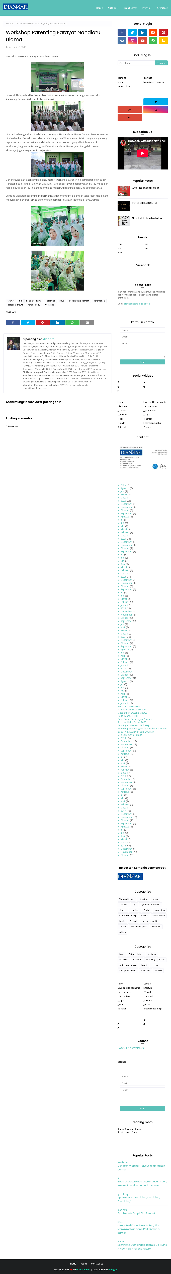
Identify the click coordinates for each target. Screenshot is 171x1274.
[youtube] (142, 40)
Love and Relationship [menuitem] (154, 402)
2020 (120, 248)
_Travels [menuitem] (122, 410)
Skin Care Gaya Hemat (130, 734)
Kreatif (144, 965)
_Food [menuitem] (121, 418)
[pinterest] (163, 32)
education (143, 899)
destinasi (152, 954)
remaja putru (34, 304)
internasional (158, 915)
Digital (147, 910)
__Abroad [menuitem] (122, 414)
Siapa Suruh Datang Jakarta (132, 712)
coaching (135, 910)
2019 (145, 248)
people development (79, 300)
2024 (123, 538)
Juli (122, 519)
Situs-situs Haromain (129, 706)
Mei (123, 526)
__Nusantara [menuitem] (149, 410)
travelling (123, 959)
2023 (123, 576)
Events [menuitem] (146, 7)
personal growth (15, 304)
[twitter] (132, 32)
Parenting (50, 300)
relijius (122, 932)
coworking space (139, 926)
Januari (124, 497)
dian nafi (12, 46)
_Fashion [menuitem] (147, 418)
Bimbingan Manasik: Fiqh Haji (133, 725)
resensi (144, 915)
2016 (123, 845)
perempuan (99, 300)
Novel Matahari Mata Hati (147, 218)
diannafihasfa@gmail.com (137, 303)
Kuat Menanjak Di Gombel (132, 709)
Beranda (10, 23)
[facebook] (122, 32)
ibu (20, 300)
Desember (126, 503)
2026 (123, 484)
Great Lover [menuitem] (130, 7)
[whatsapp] (153, 40)
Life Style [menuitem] (122, 406)
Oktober (125, 510)
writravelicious (125, 86)
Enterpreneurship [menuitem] (152, 422)
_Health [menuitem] (121, 422)
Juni (122, 491)
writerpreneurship (128, 915)
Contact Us (97, 1264)
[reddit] (153, 32)
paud (61, 300)
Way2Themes (83, 1269)
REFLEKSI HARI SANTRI (144, 203)
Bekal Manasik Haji (128, 715)
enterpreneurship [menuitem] (152, 1008)
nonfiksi (158, 970)
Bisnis (162, 959)
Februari (125, 532)
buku (121, 954)
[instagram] (132, 40)
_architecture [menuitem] (124, 991)
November (126, 507)
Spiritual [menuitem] (122, 427)
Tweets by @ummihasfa (131, 1047)
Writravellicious (126, 899)
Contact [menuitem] (147, 427)
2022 (120, 244)
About (84, 1264)
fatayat (19, 23)
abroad (123, 926)
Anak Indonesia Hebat (145, 187)
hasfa (121, 81)
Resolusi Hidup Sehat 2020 (132, 722)
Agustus (125, 488)
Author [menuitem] (112, 7)
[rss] (163, 40)
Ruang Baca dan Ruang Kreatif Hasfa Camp (129, 1130)
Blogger (112, 1269)
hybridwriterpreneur (153, 81)
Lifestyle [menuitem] (147, 987)
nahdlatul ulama (33, 300)
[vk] (122, 40)
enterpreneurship (149, 921)
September (126, 513)
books (122, 921)
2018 (120, 252)
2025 (123, 500)
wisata (155, 899)
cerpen (155, 965)
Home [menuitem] (99, 7)
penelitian (145, 970)
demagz (122, 77)
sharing (122, 910)
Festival (133, 921)
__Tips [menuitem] (146, 414)
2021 (145, 244)
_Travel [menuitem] (147, 991)
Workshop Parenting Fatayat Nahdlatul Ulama (142, 728)
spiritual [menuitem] (122, 1008)
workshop (49, 304)
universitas (159, 910)
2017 (123, 810)
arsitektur (123, 904)
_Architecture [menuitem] (150, 406)
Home (73, 1264)
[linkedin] (142, 32)
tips (134, 904)
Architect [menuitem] (162, 7)
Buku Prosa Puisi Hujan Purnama (135, 719)
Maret (124, 494)
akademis (156, 926)
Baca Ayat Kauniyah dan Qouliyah (136, 731)
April (123, 564)
